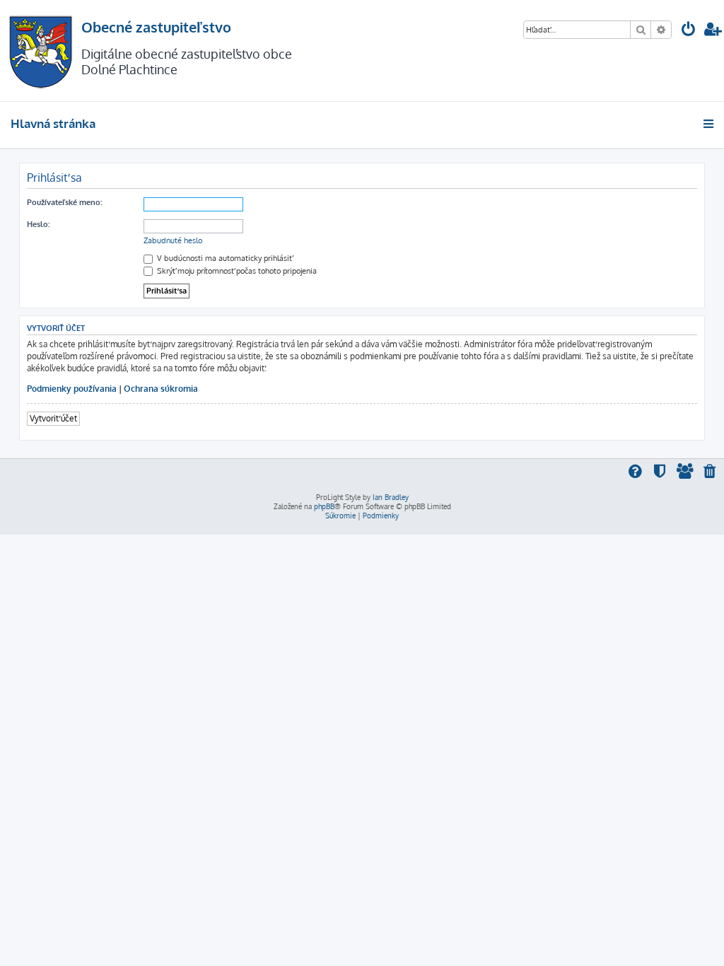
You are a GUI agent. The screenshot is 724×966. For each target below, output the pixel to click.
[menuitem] (689, 30)
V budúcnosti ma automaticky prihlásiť (223, 258)
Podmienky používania (72, 388)
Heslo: (38, 224)
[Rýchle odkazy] (709, 123)
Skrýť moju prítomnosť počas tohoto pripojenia (236, 271)
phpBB (324, 506)
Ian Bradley (391, 497)
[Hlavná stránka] (40, 50)
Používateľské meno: (64, 202)
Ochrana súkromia (161, 388)
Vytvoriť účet (53, 418)
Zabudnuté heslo (173, 240)
